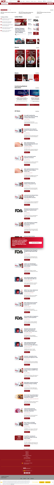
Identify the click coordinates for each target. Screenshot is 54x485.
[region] (27, 482)
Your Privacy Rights (35, 482)
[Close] (53, 482)
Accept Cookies (48, 482)
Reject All (41, 482)
